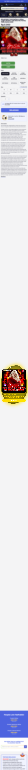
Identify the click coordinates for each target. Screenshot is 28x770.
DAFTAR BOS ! (14, 400)
